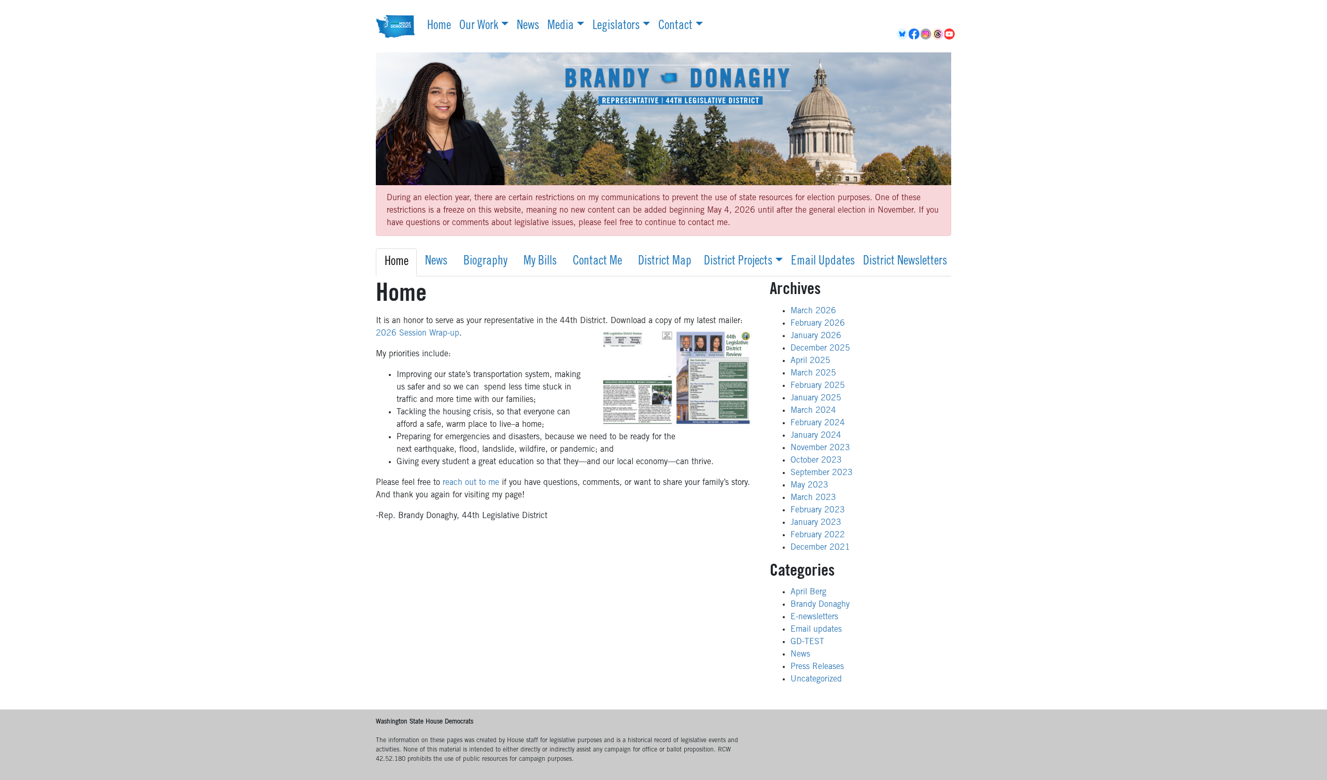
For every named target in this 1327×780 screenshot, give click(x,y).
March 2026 (813, 311)
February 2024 (817, 423)
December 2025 (820, 348)
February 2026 (817, 323)
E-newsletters (814, 617)
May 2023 (809, 485)
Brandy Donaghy (820, 605)
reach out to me (471, 483)
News (528, 26)
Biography (485, 262)
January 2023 (815, 523)
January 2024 (815, 435)
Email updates (816, 629)
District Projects (738, 262)
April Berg (808, 592)
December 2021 (820, 548)
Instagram (927, 34)
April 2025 (810, 361)
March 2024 (813, 411)
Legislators (616, 26)
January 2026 (815, 336)
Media (560, 26)
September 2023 (821, 473)
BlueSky (903, 34)
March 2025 (813, 373)
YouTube (950, 34)
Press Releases (817, 667)
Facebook (915, 34)
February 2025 (817, 386)
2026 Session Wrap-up (417, 333)
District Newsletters (905, 262)
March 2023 (813, 498)
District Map (664, 262)
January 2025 (815, 398)
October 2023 (816, 460)
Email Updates (823, 262)
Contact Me (597, 262)
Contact (675, 26)
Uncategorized (816, 679)
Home (439, 26)
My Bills (540, 262)
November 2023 (820, 448)
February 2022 (817, 535)
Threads (938, 34)
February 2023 (817, 510)
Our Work (478, 26)
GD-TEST (807, 642)
